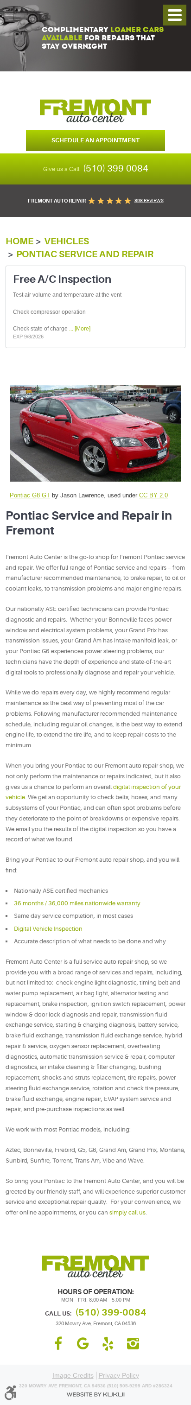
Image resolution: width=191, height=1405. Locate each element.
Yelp (108, 1344)
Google (83, 1344)
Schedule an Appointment (95, 140)
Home (19, 241)
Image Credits (73, 1375)
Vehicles (66, 241)
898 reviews (149, 200)
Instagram (133, 1344)
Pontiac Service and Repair (84, 254)
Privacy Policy (119, 1375)
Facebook (58, 1344)
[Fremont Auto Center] (95, 110)
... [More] (79, 328)
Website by (95, 1394)
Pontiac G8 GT (30, 495)
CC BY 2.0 (153, 495)
